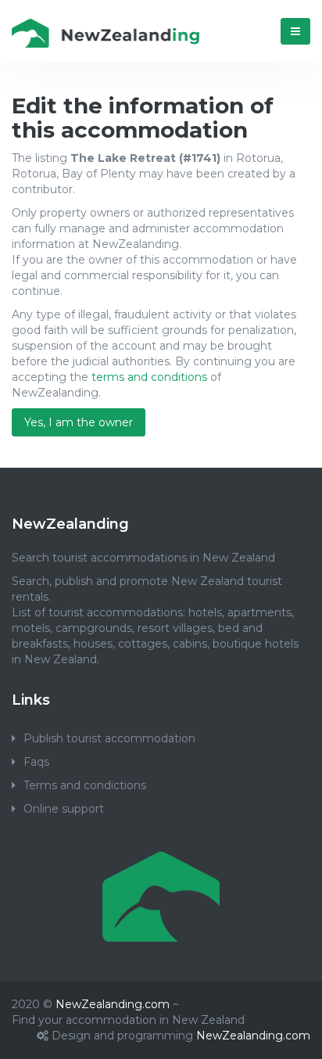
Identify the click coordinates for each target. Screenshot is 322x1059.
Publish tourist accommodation (109, 738)
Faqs (36, 762)
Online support (63, 809)
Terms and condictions (84, 785)
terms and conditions (149, 377)
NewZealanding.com (112, 1004)
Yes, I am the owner (78, 422)
